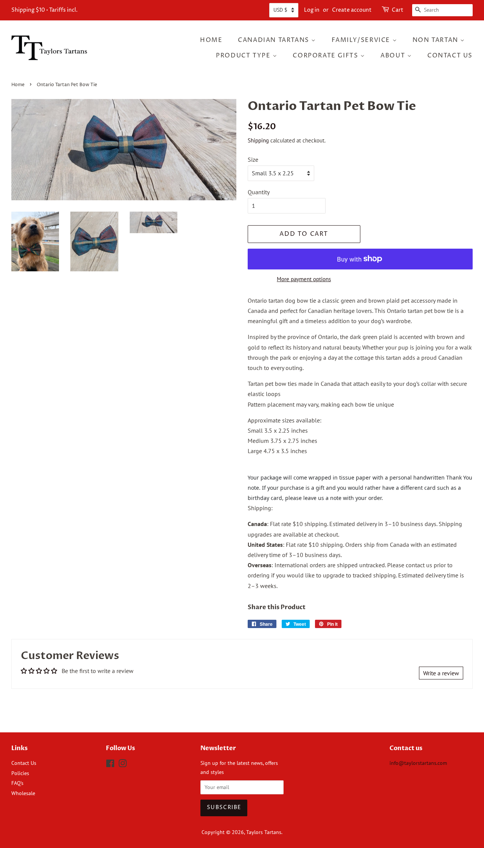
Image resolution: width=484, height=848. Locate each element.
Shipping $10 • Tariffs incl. (44, 10)
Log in (312, 10)
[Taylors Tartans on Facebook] (110, 764)
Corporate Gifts (326, 55)
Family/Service (362, 40)
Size (253, 159)
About (393, 55)
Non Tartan (437, 40)
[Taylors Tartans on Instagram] (122, 764)
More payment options (304, 279)
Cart (397, 10)
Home (211, 40)
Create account (352, 10)
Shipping (258, 140)
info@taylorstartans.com (418, 763)
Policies (20, 773)
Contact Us (450, 55)
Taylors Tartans (263, 832)
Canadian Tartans (274, 40)
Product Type (244, 55)
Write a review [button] (441, 673)
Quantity (259, 192)
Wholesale (23, 793)
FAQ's (17, 783)
